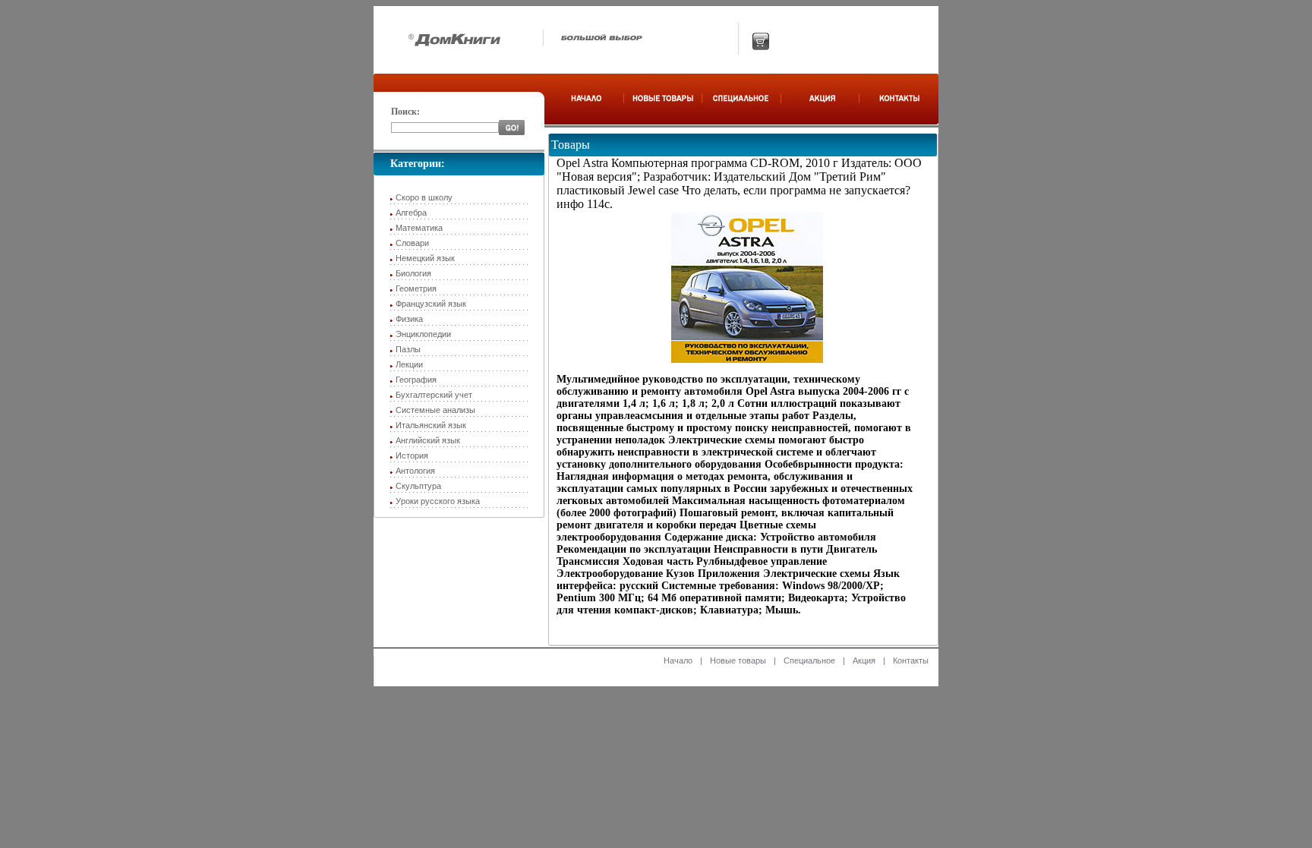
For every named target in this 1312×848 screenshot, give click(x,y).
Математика (419, 227)
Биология (413, 273)
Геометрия (416, 288)
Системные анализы (435, 410)
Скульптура (418, 485)
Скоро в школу (424, 197)
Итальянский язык (431, 425)
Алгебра (411, 212)
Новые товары (738, 660)
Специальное (809, 660)
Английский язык (428, 440)
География (416, 379)
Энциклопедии (423, 334)
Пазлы (408, 349)
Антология (415, 470)
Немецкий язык (425, 258)
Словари (412, 242)
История (412, 455)
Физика (409, 318)
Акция (864, 660)
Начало (678, 660)
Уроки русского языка (438, 501)
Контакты (911, 660)
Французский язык (431, 303)
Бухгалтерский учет (434, 394)
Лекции (409, 364)
